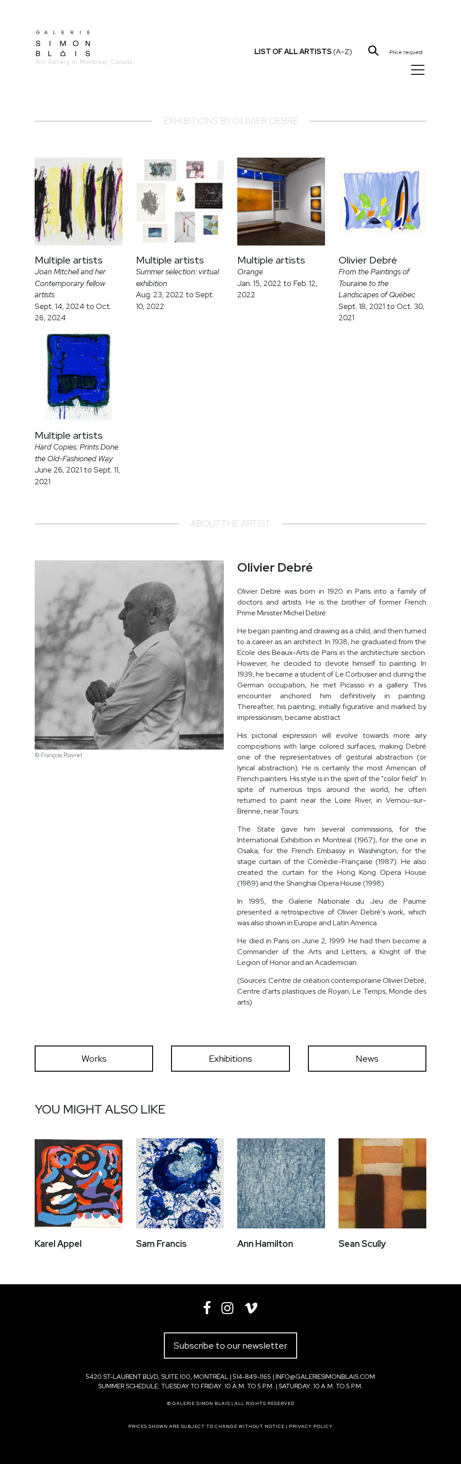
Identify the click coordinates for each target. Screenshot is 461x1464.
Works (94, 1058)
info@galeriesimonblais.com (325, 1377)
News (367, 1058)
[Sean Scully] (382, 1183)
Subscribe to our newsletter (230, 1345)
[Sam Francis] (180, 1183)
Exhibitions (230, 1058)
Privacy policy (311, 1426)
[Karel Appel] (78, 1183)
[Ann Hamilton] (281, 1183)
